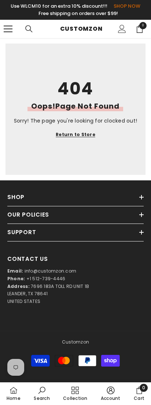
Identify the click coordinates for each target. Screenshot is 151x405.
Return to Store (75, 134)
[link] (41, 393)
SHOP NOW (127, 6)
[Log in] (122, 29)
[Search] (29, 29)
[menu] (8, 29)
